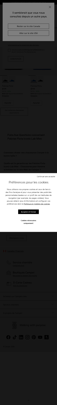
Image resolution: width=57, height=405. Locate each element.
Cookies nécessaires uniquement (28, 221)
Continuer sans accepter (46, 176)
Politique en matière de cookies (37, 204)
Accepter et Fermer (28, 212)
